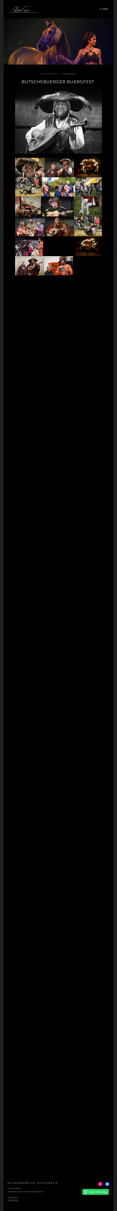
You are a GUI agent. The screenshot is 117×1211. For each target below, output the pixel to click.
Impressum (12, 1197)
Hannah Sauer (69, 73)
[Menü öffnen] (103, 9)
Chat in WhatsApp (98, 1192)
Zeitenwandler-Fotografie (33, 1183)
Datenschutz (13, 1200)
